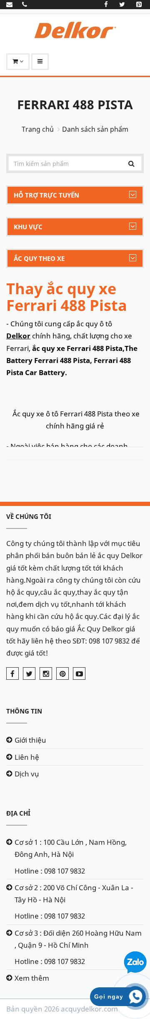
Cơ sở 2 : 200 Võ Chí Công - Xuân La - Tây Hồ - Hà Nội (74, 893)
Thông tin (24, 711)
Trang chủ (38, 129)
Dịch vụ (27, 774)
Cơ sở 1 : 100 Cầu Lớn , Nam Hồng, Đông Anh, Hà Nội (71, 848)
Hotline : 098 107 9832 (50, 871)
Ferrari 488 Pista (75, 104)
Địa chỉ (18, 813)
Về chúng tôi (28, 516)
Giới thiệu (30, 740)
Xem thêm (32, 978)
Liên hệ (27, 757)
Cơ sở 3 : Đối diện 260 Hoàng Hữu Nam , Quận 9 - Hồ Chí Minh (78, 939)
